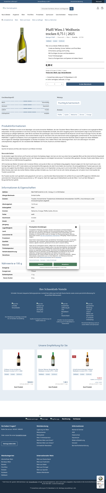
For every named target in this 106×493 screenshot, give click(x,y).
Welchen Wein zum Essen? (45, 440)
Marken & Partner (77, 430)
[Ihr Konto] (98, 8)
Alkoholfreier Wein (7, 459)
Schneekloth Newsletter (44, 445)
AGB (73, 432)
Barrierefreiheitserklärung (80, 445)
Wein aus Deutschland (44, 459)
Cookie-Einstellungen (58, 483)
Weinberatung (42, 426)
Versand (74, 443)
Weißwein (4, 475)
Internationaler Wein (45, 455)
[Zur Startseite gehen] (10, 8)
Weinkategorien (7, 455)
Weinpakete (40, 435)
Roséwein (4, 472)
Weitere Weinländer (43, 472)
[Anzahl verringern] (47, 84)
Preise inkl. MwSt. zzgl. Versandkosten (58, 72)
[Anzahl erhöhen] (62, 84)
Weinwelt (99, 1)
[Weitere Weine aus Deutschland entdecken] (40, 353)
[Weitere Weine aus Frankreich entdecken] (5, 353)
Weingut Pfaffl (50, 37)
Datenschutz (76, 435)
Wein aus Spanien (42, 470)
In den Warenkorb (85, 84)
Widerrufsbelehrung (78, 440)
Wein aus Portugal (42, 467)
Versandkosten (33, 482)
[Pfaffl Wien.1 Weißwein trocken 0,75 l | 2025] (22, 45)
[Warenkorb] (102, 8)
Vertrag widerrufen (9, 444)
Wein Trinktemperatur (44, 437)
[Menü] (103, 477)
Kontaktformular (21, 435)
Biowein (3, 464)
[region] (22, 45)
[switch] (100, 487)
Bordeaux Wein (6, 462)
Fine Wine (4, 467)
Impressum (75, 437)
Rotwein (3, 470)
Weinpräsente (41, 432)
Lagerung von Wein (43, 430)
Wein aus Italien (42, 464)
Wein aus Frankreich (43, 462)
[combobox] (55, 8)
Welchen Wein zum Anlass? (45, 443)
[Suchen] (72, 8)
